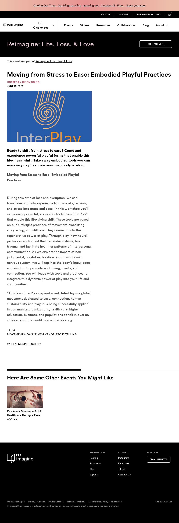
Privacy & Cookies (36, 502)
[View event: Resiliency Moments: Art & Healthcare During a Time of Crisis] (25, 397)
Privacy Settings (56, 502)
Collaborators (126, 25)
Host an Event (155, 44)
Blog (146, 25)
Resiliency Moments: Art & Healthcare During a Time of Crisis (24, 415)
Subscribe (122, 14)
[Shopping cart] (170, 14)
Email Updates (158, 459)
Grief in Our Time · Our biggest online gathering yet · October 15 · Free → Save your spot (89, 5)
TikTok (121, 469)
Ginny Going (31, 82)
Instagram (123, 457)
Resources (103, 25)
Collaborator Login (148, 14)
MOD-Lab (167, 502)
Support (105, 14)
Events (68, 25)
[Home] (13, 24)
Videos (84, 25)
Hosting (94, 457)
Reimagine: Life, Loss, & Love (53, 61)
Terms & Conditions (76, 502)
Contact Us (124, 474)
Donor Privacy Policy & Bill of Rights (105, 502)
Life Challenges (40, 25)
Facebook (123, 463)
